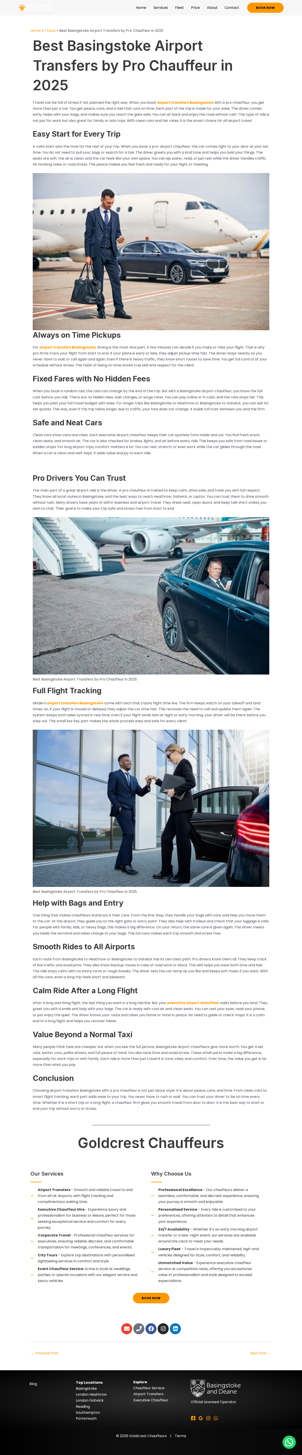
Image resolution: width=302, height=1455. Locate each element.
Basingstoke (86, 1388)
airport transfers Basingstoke (185, 102)
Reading (83, 1406)
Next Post (260, 1353)
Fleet (179, 7)
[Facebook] (193, 1418)
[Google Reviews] (200, 1418)
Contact (232, 7)
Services (160, 7)
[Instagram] (208, 1418)
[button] (265, 8)
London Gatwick (90, 1400)
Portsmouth (86, 1418)
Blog (33, 1383)
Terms (180, 1435)
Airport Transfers (148, 1394)
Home (141, 7)
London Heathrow (91, 1394)
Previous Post (45, 1353)
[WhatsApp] (215, 1418)
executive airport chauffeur (193, 1002)
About (212, 7)
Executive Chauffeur (150, 1400)
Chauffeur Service (148, 1388)
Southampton (88, 1412)
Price (195, 7)
